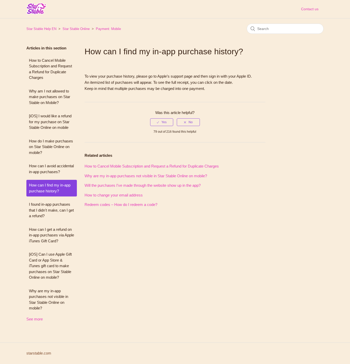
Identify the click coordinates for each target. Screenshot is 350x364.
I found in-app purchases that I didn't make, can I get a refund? (51, 210)
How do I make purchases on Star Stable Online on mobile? (51, 147)
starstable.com (38, 353)
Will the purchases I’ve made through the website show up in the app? (143, 185)
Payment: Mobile (108, 29)
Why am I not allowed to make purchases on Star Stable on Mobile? (49, 97)
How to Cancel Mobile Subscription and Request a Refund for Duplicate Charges (50, 69)
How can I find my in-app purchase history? (49, 188)
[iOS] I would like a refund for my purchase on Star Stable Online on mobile (50, 122)
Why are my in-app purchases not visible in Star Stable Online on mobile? (48, 299)
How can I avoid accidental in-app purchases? (51, 169)
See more (34, 319)
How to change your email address (114, 195)
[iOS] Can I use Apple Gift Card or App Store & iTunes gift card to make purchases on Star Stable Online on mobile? (50, 265)
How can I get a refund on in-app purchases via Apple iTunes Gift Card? (51, 235)
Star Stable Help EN (41, 29)
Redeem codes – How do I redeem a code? (121, 204)
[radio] (161, 122)
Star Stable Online (76, 29)
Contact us (309, 9)
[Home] (36, 13)
